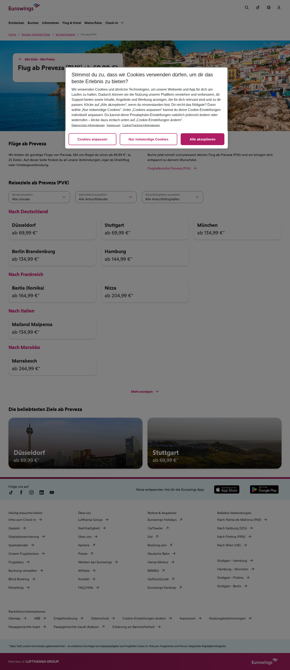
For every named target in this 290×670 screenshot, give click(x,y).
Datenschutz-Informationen (88, 125)
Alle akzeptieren (202, 139)
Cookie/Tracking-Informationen (141, 125)
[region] (146, 108)
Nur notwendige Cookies (149, 139)
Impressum (113, 125)
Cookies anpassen (92, 139)
